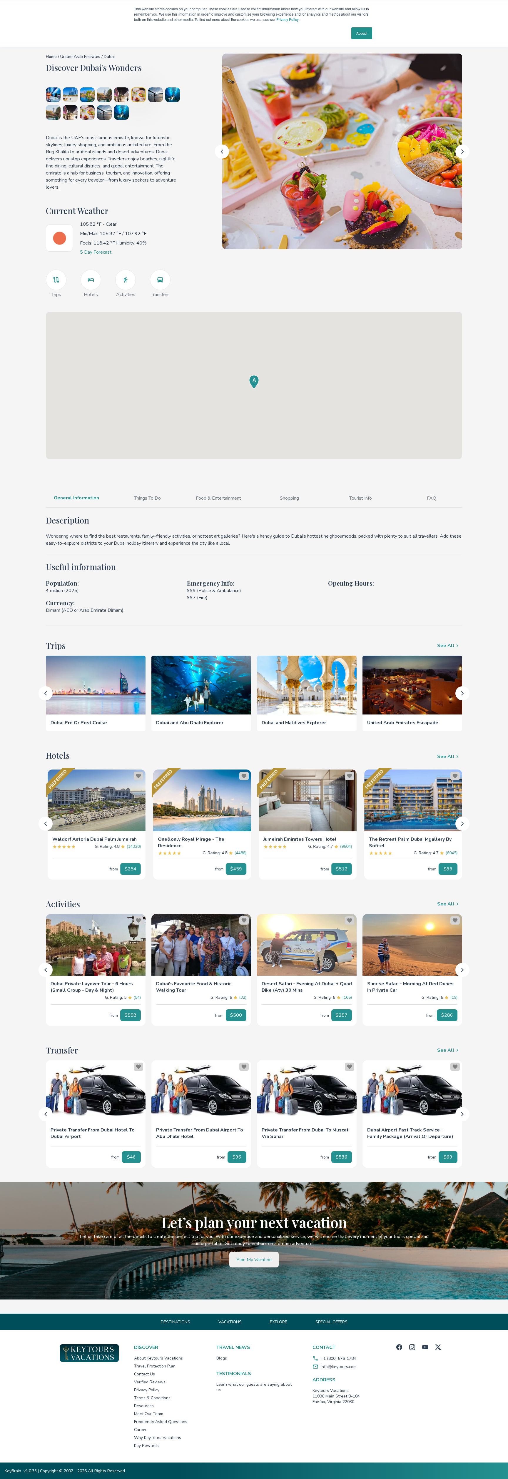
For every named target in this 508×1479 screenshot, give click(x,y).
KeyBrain (13, 1471)
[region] (97, 800)
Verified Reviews (150, 1382)
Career (140, 1430)
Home (51, 56)
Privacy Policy (287, 19)
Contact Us (144, 1374)
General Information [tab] (76, 498)
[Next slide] (462, 151)
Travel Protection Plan (155, 1366)
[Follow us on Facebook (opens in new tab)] (399, 1347)
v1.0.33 (30, 1471)
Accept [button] (361, 33)
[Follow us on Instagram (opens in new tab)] (412, 1347)
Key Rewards (146, 1445)
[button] (97, 836)
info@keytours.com (339, 1367)
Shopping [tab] (289, 498)
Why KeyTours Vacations (157, 1437)
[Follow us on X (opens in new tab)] (438, 1347)
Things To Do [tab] (147, 498)
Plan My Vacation (254, 1260)
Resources (144, 1406)
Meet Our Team (148, 1414)
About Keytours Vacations (158, 1358)
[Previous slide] (222, 151)
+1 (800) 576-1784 (338, 1358)
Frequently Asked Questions (160, 1422)
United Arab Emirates (80, 56)
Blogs (221, 1358)
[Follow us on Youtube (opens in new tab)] (425, 1347)
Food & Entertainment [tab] (218, 498)
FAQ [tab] (431, 498)
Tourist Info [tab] (360, 498)
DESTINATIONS (175, 1322)
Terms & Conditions (152, 1398)
